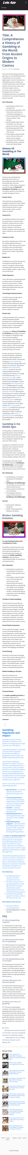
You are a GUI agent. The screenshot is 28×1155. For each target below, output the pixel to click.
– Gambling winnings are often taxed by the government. (14, 810)
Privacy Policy (8, 1138)
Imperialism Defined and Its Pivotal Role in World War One (17, 1087)
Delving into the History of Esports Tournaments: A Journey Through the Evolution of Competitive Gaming (13, 1032)
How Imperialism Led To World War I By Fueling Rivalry (16, 1119)
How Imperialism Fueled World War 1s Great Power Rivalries (16, 1072)
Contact (24, 1138)
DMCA (3, 1138)
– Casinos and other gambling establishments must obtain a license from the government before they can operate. (15, 802)
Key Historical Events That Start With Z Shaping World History (17, 1079)
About (19, 1138)
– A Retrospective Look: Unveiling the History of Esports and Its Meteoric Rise (13, 1040)
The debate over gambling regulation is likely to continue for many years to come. (15, 896)
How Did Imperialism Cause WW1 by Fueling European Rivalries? (16, 1127)
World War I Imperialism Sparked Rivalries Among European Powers (17, 1095)
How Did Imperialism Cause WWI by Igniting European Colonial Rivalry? (16, 1112)
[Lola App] (9, 2)
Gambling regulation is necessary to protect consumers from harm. (13, 878)
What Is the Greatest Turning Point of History (16, 1063)
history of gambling (15, 361)
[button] (26, 2)
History (6, 1028)
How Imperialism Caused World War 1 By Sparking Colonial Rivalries (17, 1103)
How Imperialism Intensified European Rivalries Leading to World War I (17, 1056)
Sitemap (14, 1138)
